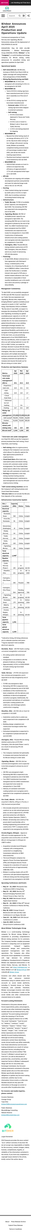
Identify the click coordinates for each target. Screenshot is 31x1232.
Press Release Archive (18, 1221)
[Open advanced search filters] (24, 16)
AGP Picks (4, 2)
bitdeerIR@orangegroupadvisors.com (14, 1104)
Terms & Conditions (15, 1229)
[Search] (19, 16)
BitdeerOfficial (22, 970)
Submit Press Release (15, 1225)
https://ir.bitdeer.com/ (20, 967)
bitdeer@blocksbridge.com (10, 1115)
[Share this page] (28, 15)
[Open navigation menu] (3, 15)
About (7, 1221)
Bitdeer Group (14, 972)
